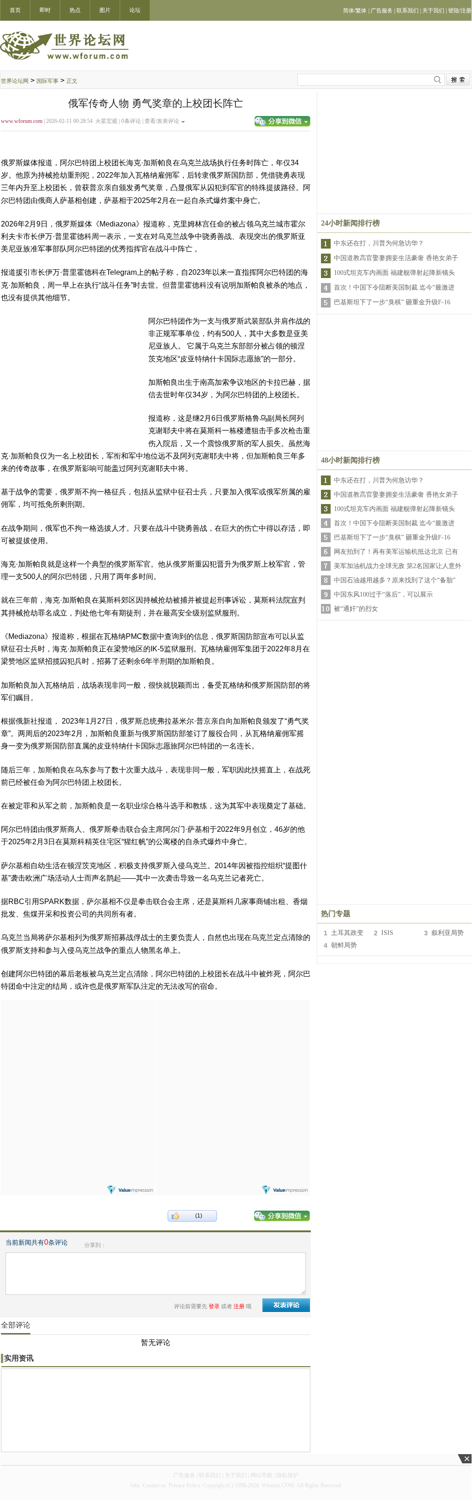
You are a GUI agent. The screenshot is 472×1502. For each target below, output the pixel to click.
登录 (214, 1306)
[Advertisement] (78, 1057)
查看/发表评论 (162, 121)
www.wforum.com (21, 121)
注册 (239, 1306)
